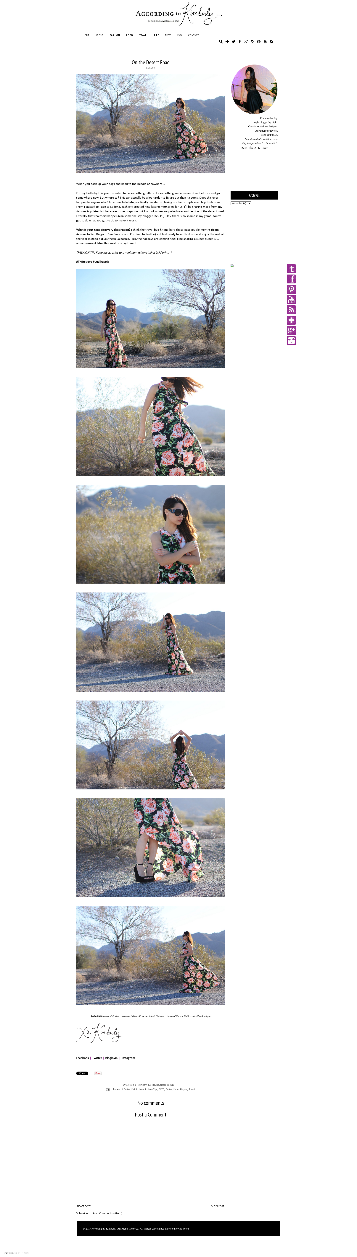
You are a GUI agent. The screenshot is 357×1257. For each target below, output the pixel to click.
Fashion (140, 1089)
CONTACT (193, 35)
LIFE (156, 35)
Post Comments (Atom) (107, 1213)
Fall (133, 1089)
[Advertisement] (254, 234)
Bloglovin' (111, 1058)
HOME (86, 35)
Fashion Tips (151, 1089)
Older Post (217, 1206)
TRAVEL (143, 35)
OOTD (161, 1089)
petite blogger (180, 1089)
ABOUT (99, 35)
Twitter (97, 1058)
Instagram (128, 1058)
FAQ (179, 35)
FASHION (115, 35)
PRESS (168, 35)
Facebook (82, 1058)
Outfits (169, 1089)
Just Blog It (24, 1253)
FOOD (129, 35)
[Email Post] (107, 1089)
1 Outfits (126, 1089)
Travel (192, 1089)
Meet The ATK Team (254, 148)
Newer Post (84, 1206)
